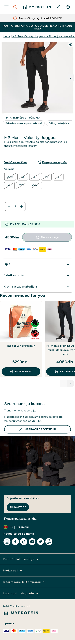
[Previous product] (63, 383)
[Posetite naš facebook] (15, 541)
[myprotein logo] (37, 7)
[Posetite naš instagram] (6, 541)
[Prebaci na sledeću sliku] (71, 78)
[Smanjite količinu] (9, 206)
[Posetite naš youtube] (32, 541)
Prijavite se (18, 507)
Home (6, 36)
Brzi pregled (23, 371)
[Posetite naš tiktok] (23, 541)
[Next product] (70, 383)
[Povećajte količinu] (21, 206)
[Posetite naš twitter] (40, 541)
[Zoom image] (71, 44)
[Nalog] (59, 7)
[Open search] (15, 7)
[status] (15, 206)
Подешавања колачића (20, 518)
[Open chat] (48, 541)
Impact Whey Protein (21, 345)
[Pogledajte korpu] (68, 7)
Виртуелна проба (54, 162)
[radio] (10, 176)
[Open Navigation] (6, 7)
